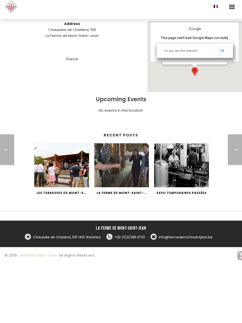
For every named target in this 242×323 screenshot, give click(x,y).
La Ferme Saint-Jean (37, 255)
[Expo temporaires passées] (181, 165)
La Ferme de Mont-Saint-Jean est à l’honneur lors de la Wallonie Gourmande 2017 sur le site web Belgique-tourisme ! (123, 193)
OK (222, 51)
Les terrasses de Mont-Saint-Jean (63, 193)
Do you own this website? (181, 50)
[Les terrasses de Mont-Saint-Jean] (61, 165)
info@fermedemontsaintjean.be (185, 237)
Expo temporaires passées (182, 193)
